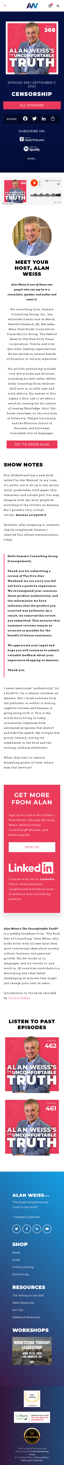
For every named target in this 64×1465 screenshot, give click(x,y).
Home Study (20, 1274)
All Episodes (32, 105)
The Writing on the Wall (28, 1295)
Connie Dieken (19, 998)
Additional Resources (26, 1317)
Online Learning (22, 1267)
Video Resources (23, 1302)
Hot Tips (17, 1310)
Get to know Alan (32, 444)
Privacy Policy (41, 1457)
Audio (16, 1259)
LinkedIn (47, 879)
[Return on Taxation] (32, 1064)
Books (16, 1252)
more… (32, 158)
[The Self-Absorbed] (32, 1127)
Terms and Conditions (32, 1460)
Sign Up (32, 847)
